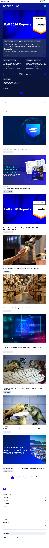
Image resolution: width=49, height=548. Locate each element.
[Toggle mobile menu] (47, 1)
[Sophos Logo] (5, 1)
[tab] (24, 494)
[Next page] (36, 477)
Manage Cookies (8, 537)
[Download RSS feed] (43, 6)
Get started (42, 1)
